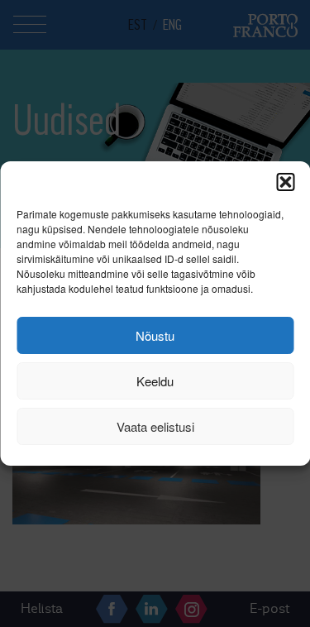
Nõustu (155, 335)
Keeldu (155, 381)
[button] (285, 182)
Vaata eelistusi (155, 426)
